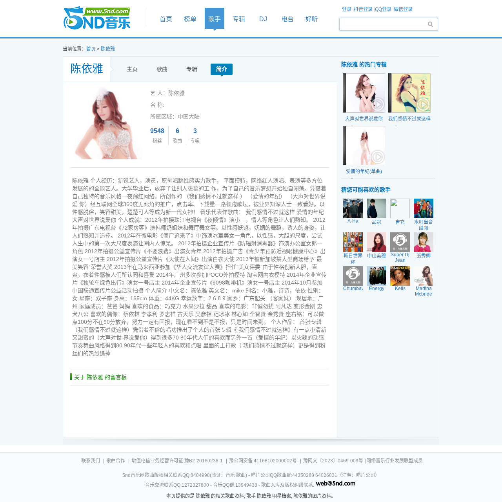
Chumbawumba (360, 288)
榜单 (190, 19)
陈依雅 (108, 49)
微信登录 (403, 9)
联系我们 (90, 461)
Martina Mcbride (423, 291)
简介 (221, 69)
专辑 (239, 19)
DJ (263, 19)
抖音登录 (363, 9)
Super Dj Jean (400, 257)
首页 (102, 18)
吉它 (400, 222)
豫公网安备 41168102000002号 (263, 461)
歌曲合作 (115, 461)
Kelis (400, 288)
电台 (287, 19)
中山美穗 (376, 256)
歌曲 (161, 69)
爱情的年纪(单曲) (364, 171)
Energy (376, 288)
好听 (312, 19)
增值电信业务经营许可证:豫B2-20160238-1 (177, 461)
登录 (346, 9)
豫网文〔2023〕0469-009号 (333, 461)
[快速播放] (377, 104)
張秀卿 (424, 256)
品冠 (376, 222)
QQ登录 (383, 9)
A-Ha (352, 221)
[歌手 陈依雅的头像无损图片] (106, 90)
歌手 (214, 19)
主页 (132, 69)
